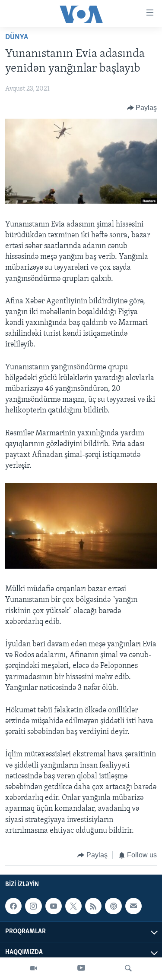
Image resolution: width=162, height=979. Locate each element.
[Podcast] (113, 906)
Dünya (16, 37)
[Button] (142, 107)
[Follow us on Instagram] (33, 906)
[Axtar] (128, 968)
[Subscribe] (133, 906)
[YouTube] (81, 968)
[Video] (34, 968)
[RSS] (93, 906)
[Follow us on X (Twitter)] (73, 906)
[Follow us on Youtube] (53, 906)
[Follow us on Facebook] (13, 906)
